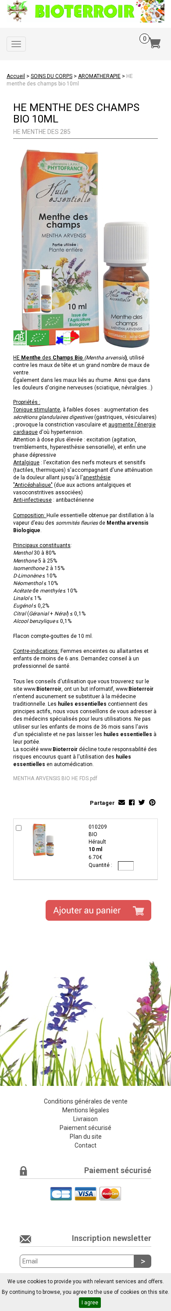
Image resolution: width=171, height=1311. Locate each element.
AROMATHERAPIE (99, 76)
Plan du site (86, 1136)
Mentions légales (85, 1110)
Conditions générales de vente (86, 1101)
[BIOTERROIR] (85, 11)
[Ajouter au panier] (98, 910)
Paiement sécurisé (85, 1127)
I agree (90, 1303)
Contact (85, 1145)
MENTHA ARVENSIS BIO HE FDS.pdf (55, 778)
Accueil (16, 76)
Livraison (85, 1118)
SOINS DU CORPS (51, 76)
